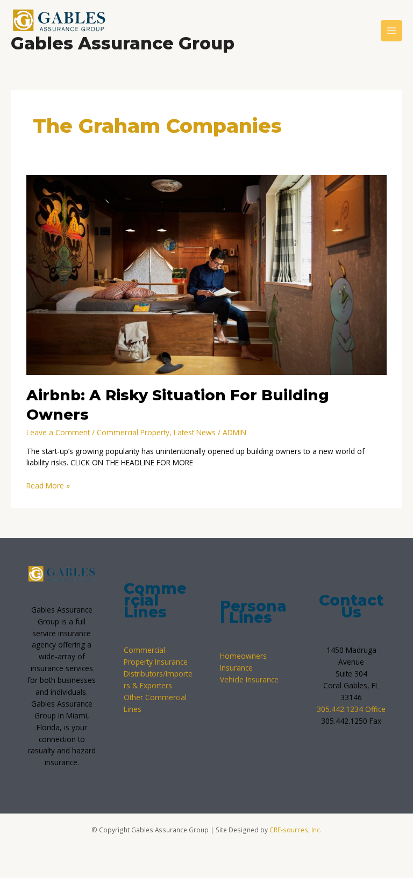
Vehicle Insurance (249, 679)
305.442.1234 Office (351, 709)
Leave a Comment (58, 432)
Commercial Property (133, 432)
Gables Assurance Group (122, 43)
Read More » (48, 485)
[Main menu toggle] (392, 31)
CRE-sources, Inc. (295, 829)
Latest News (195, 432)
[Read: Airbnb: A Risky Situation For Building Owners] (206, 274)
